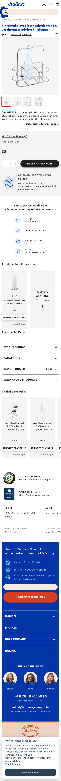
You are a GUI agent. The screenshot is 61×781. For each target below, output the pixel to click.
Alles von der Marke (13, 332)
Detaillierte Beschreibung (41, 124)
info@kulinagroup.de (30, 707)
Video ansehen (25, 190)
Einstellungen (13, 764)
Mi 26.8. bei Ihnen (13, 136)
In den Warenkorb (40, 164)
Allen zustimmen (30, 772)
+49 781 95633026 (30, 696)
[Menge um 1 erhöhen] (15, 163)
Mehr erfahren (13, 761)
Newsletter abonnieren (30, 597)
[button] (14, 447)
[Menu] (3, 4)
